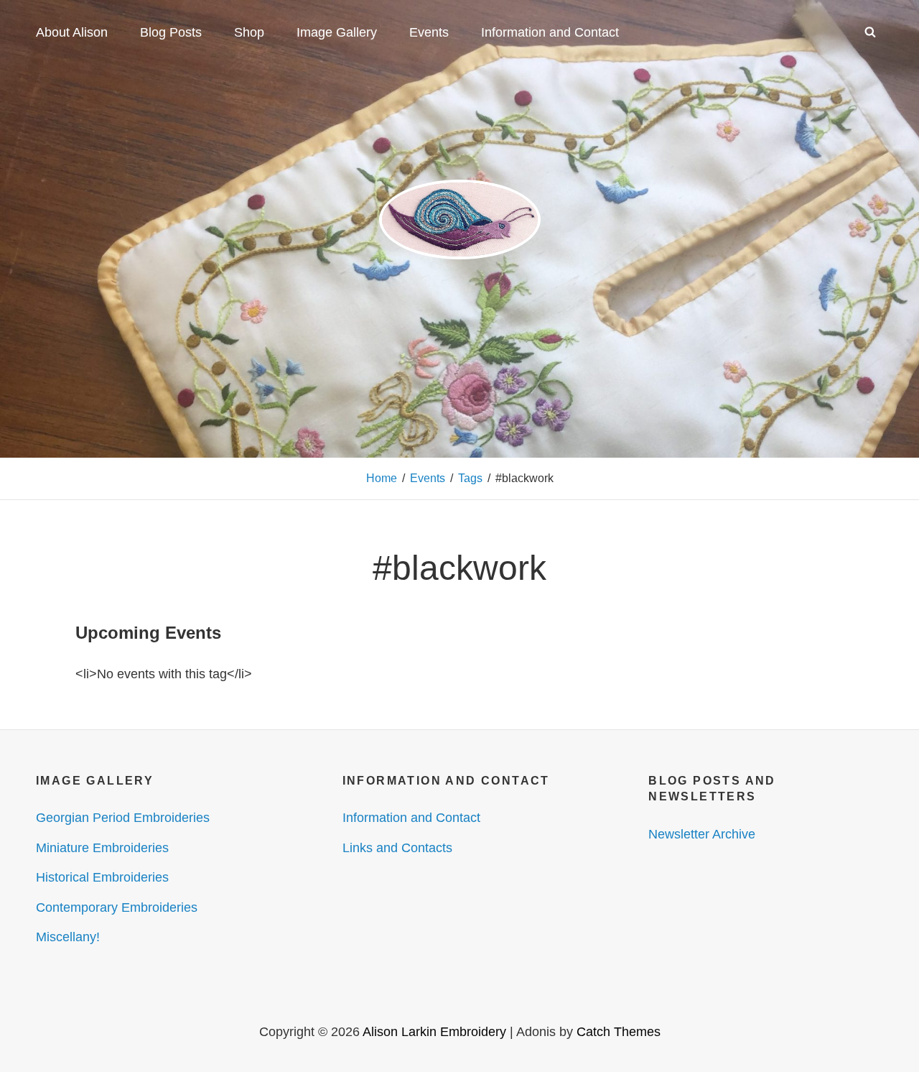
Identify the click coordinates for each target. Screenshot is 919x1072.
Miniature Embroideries (102, 848)
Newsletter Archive (701, 834)
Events (429, 32)
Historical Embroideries (102, 877)
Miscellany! (68, 937)
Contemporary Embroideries (116, 907)
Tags (470, 478)
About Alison (72, 32)
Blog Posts (171, 32)
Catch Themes (619, 1032)
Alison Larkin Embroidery (434, 1032)
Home (381, 478)
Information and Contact (550, 32)
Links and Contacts (397, 848)
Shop (249, 32)
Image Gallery (337, 32)
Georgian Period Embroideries (123, 817)
